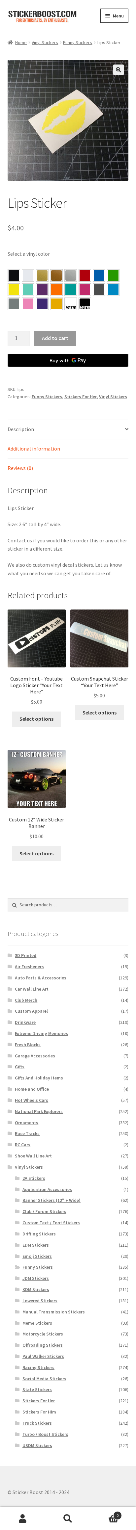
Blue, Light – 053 (113, 289)
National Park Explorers (39, 1111)
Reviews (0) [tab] (20, 468)
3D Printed (25, 955)
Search (67, 1519)
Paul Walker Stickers (43, 1356)
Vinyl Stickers (45, 42)
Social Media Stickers (44, 1379)
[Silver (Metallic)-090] (70, 275)
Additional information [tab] (34, 448)
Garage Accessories (35, 1056)
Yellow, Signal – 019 (56, 303)
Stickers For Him (39, 1412)
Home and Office (32, 1089)
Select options (36, 718)
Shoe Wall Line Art (33, 1156)
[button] (118, 70)
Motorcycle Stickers (42, 1334)
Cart (105, 1513)
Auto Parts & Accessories (40, 978)
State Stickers (37, 1389)
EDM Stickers (35, 1245)
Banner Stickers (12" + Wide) (51, 1200)
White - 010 (28, 275)
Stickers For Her (80, 397)
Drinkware (25, 1022)
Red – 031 (85, 275)
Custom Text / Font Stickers (51, 1223)
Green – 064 (113, 275)
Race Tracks (27, 1133)
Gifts (19, 1067)
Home (21, 42)
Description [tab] (21, 429)
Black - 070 (14, 275)
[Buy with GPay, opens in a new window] (68, 360)
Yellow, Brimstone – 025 (14, 289)
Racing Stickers (38, 1367)
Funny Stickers (77, 42)
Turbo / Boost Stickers (45, 1434)
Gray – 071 (14, 303)
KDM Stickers (35, 1289)
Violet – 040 (42, 289)
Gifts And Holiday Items (39, 1078)
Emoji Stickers (37, 1256)
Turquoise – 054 (70, 289)
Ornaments (26, 1123)
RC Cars (22, 1145)
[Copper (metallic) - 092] (56, 275)
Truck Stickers (37, 1423)
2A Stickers (33, 1178)
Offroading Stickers (42, 1345)
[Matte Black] (85, 303)
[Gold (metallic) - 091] (42, 275)
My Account (22, 1519)
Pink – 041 (85, 289)
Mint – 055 (28, 289)
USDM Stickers (37, 1445)
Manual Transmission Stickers (53, 1312)
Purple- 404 (42, 303)
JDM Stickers (35, 1278)
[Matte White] (70, 303)
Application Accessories (47, 1189)
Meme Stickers (37, 1323)
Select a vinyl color (29, 253)
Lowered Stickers (39, 1301)
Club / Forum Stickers (44, 1211)
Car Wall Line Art (32, 989)
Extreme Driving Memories (41, 1033)
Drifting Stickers (39, 1234)
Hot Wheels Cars (31, 1100)
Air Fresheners (29, 967)
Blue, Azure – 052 (99, 275)
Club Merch (26, 1000)
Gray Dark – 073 (99, 289)
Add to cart (55, 338)
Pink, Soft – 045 (28, 303)
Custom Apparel (31, 1011)
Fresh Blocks (28, 1045)
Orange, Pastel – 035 (56, 289)
